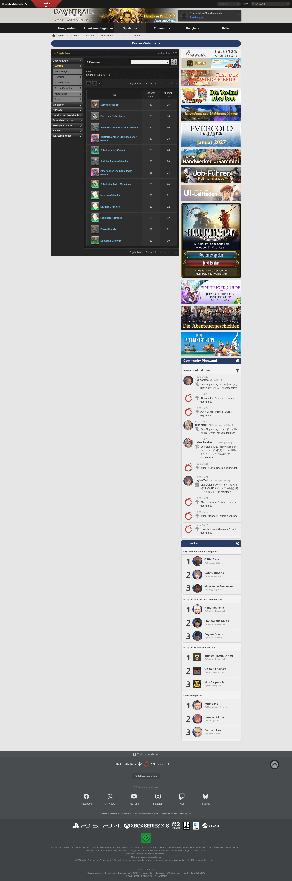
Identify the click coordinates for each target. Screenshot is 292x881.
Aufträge (58, 110)
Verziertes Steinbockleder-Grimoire (120, 127)
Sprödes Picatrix (109, 104)
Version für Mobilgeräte (148, 754)
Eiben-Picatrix (108, 229)
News (112, 803)
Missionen (58, 104)
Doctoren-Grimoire (111, 240)
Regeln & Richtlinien (119, 814)
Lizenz (104, 814)
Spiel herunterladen (146, 776)
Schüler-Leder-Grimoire (113, 150)
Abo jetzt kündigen (182, 814)
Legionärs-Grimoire (111, 218)
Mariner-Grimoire (110, 206)
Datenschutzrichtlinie (141, 814)
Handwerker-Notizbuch (66, 115)
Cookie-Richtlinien (162, 814)
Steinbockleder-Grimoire (114, 161)
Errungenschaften (63, 125)
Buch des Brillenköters (113, 116)
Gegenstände (60, 60)
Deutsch (260, 3)
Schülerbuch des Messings (115, 184)
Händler (57, 130)
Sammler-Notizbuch (64, 120)
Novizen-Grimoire (110, 195)
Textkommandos (62, 135)
